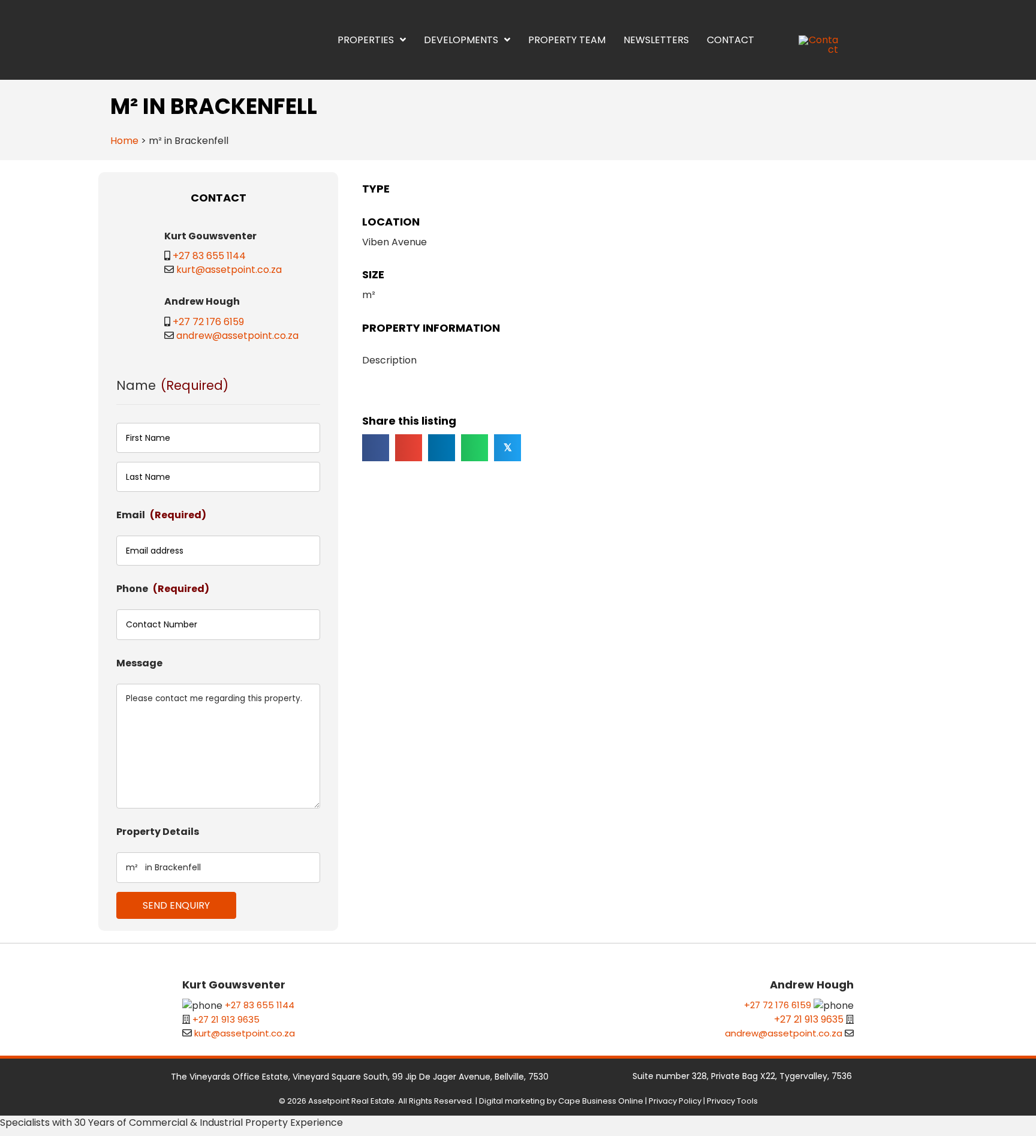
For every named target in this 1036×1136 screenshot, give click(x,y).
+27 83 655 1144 (209, 1088)
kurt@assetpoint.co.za (229, 1101)
